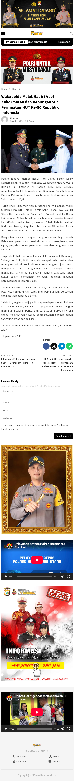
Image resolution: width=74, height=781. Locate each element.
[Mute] (63, 576)
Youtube (56, 761)
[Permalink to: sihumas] (4, 119)
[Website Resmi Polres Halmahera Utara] (37, 32)
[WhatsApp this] (69, 346)
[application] (37, 560)
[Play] (5, 576)
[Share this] (46, 346)
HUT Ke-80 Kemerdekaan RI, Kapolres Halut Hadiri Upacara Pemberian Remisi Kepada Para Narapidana (57, 362)
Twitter (56, 756)
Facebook (21, 756)
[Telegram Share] (61, 346)
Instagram (21, 761)
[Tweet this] (53, 346)
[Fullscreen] (68, 576)
